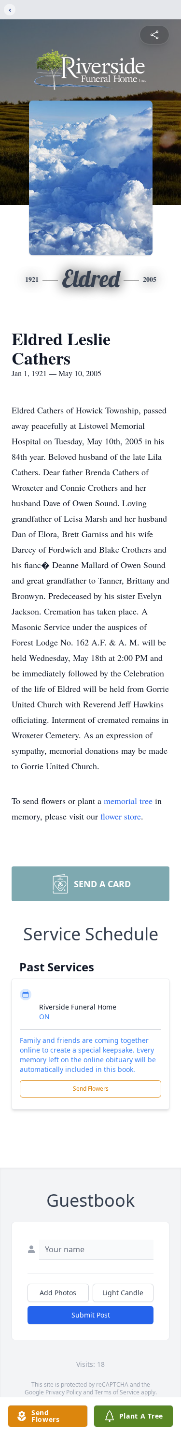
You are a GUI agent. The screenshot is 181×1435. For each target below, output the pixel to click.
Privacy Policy (63, 1392)
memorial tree (128, 800)
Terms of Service (117, 1392)
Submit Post (90, 1314)
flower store (120, 816)
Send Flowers (91, 1088)
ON (44, 1016)
